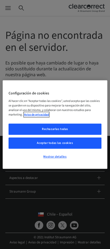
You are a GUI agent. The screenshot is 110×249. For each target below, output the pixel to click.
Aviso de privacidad (36, 114)
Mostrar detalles (54, 156)
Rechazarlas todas (55, 129)
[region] (55, 124)
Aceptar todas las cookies (55, 143)
